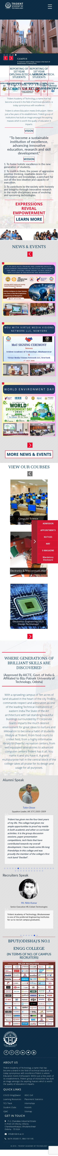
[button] (4, 868)
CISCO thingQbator (12, 1095)
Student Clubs (9, 1107)
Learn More (29, 219)
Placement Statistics (34, 1099)
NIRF (48, 544)
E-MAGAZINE (48, 551)
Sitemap (28, 1111)
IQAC (5, 1111)
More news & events (29, 454)
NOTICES (48, 537)
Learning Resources (12, 1099)
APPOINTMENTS (48, 530)
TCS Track (7, 1103)
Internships (30, 1103)
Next (10, 58)
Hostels (28, 1107)
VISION (29, 131)
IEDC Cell (29, 1095)
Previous (5, 58)
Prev (30, 254)
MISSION (29, 159)
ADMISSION (48, 524)
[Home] (14, 5)
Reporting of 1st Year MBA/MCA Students (39, 73)
